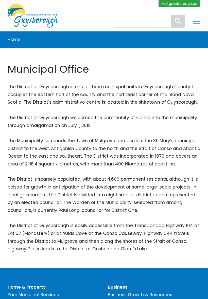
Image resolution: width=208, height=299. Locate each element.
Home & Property (27, 287)
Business (118, 287)
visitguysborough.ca (179, 3)
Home (14, 39)
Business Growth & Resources (140, 295)
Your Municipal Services (33, 295)
